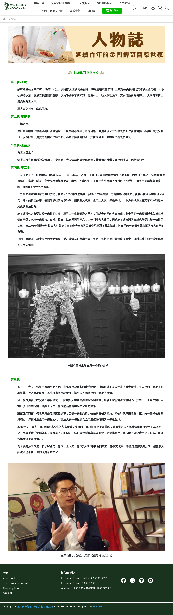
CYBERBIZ (96, 606)
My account (9, 578)
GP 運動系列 (104, 3)
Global (91, 10)
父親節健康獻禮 (60, 3)
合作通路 (7, 593)
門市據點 (124, 3)
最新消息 (38, 3)
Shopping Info (11, 588)
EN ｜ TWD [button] (141, 7)
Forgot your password (15, 583)
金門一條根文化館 (52, 10)
